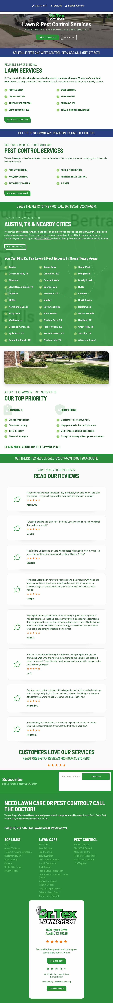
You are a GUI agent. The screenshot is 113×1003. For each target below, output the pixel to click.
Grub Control (68, 103)
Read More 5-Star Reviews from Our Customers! (56, 758)
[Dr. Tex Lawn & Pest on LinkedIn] (61, 969)
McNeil (12, 300)
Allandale (13, 280)
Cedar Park (84, 267)
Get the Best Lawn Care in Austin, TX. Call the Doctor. (56, 133)
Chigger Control (46, 885)
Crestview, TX (51, 273)
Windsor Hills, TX (52, 340)
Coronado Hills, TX (18, 273)
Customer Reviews (13, 856)
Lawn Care (48, 839)
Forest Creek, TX (53, 327)
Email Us (57, 6)
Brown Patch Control (49, 896)
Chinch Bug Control (19, 109)
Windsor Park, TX (53, 320)
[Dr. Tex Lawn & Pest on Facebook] (47, 969)
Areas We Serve (12, 848)
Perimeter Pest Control (74, 176)
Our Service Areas (15, 246)
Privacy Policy (11, 871)
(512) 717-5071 (43, 238)
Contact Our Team (12, 867)
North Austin (85, 300)
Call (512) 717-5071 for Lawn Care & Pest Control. (36, 828)
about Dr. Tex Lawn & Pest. (32, 447)
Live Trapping (80, 863)
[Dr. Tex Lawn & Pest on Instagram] (56, 969)
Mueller (48, 300)
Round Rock (50, 267)
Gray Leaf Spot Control (50, 888)
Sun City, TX (84, 333)
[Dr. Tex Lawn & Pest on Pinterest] (65, 969)
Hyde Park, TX (16, 333)
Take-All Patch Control (49, 892)
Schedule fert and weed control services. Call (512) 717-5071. (56, 52)
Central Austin (51, 280)
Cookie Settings (56, 988)
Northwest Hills (52, 307)
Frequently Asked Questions (18, 852)
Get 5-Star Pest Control (17, 193)
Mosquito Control (18, 176)
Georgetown (50, 287)
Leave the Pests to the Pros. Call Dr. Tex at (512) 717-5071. (56, 206)
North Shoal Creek (18, 307)
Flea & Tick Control (71, 170)
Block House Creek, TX (21, 287)
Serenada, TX (51, 293)
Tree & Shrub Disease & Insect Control (53, 876)
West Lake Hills (86, 313)
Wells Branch (50, 313)
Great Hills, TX (85, 327)
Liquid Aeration (17, 96)
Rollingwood (84, 307)
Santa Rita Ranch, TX (20, 340)
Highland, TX (85, 320)
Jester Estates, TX (54, 333)
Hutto (81, 287)
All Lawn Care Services (17, 119)
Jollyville (13, 293)
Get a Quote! (69, 37)
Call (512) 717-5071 (47, 37)
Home (7, 844)
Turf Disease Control (20, 103)
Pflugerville (84, 273)
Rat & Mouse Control (20, 183)
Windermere (15, 320)
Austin (12, 267)
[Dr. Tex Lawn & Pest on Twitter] (52, 969)
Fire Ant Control (18, 170)
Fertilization (16, 90)
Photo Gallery (10, 859)
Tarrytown (14, 313)
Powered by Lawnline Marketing (56, 981)
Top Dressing (68, 96)
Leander (82, 293)
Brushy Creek (85, 280)
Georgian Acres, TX (19, 327)
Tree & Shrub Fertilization (75, 109)
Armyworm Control (48, 881)
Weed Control (68, 90)
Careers (8, 863)
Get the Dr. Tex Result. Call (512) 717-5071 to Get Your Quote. (56, 458)
